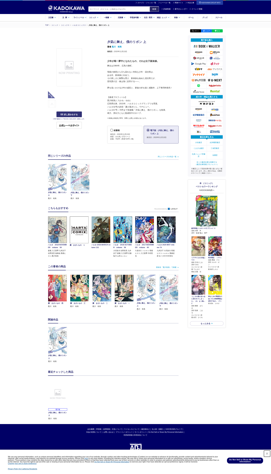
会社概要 (90, 429)
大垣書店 (198, 142)
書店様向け (145, 429)
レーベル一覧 (165, 3)
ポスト (196, 31)
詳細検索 (167, 9)
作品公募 (190, 3)
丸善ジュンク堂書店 (198, 155)
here (86, 458)
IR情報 (98, 429)
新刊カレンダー (181, 9)
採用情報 (106, 429)
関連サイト (179, 3)
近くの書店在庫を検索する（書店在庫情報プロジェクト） (207, 163)
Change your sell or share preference (22, 463)
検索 (154, 9)
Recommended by (160, 209)
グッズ (205, 17)
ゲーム (191, 17)
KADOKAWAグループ (174, 429)
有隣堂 (215, 155)
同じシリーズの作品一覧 (167, 157)
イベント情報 (196, 9)
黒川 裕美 (117, 47)
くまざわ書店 (199, 148)
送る (218, 31)
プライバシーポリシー (124, 432)
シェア (207, 31)
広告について (117, 429)
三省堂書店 (215, 148)
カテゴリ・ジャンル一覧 (146, 3)
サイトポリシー (140, 432)
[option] (59, 345)
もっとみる (205, 323)
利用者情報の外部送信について (135, 435)
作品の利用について (93, 432)
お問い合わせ (108, 432)
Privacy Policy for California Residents (22, 469)
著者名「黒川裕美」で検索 (166, 267)
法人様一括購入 (158, 429)
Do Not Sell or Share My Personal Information (165, 432)
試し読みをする (71, 114)
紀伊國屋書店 (215, 142)
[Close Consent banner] (267, 454)
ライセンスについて (131, 429)
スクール (218, 17)
